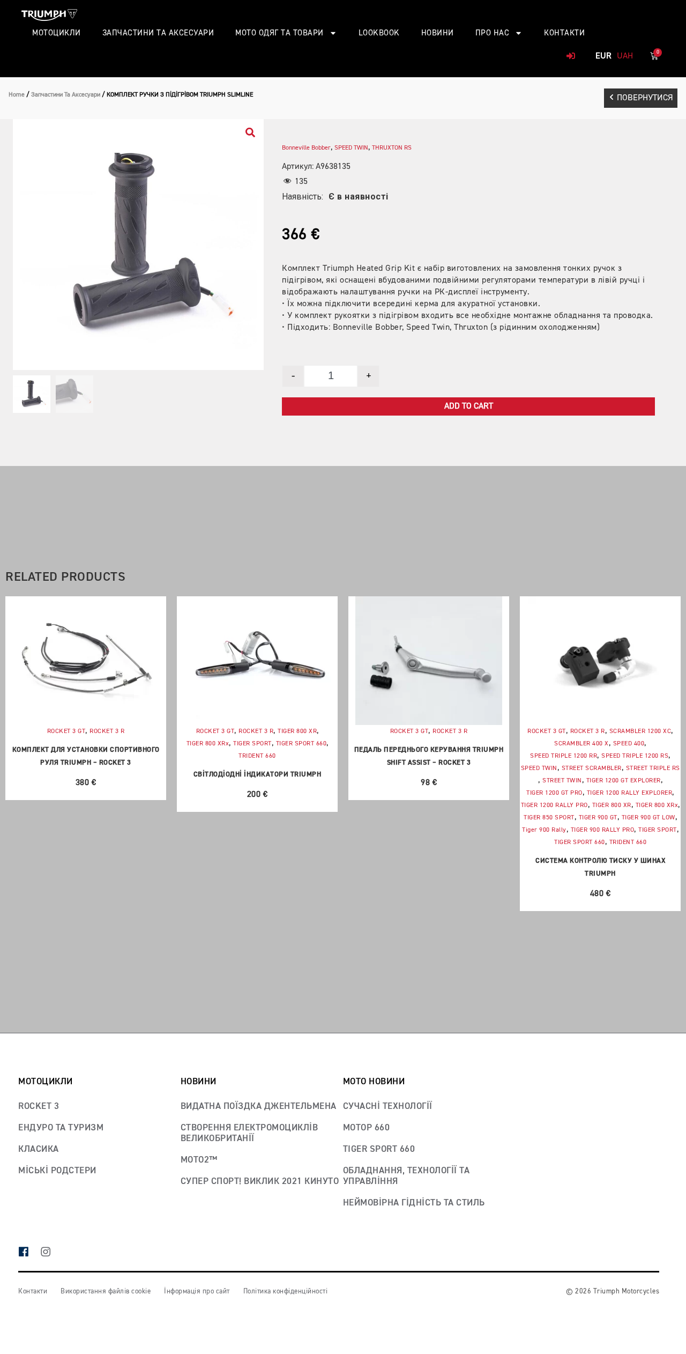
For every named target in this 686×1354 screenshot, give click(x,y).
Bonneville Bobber (306, 148)
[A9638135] (138, 244)
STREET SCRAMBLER (592, 768)
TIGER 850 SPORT (549, 818)
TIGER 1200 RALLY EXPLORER (630, 793)
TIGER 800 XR (297, 731)
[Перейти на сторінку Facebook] (29, 1253)
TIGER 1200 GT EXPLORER (623, 781)
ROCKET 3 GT (66, 731)
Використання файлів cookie (106, 1291)
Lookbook (379, 33)
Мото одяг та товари (279, 33)
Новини (437, 33)
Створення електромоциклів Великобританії (249, 1133)
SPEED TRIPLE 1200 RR (563, 756)
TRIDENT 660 (257, 756)
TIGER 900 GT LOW (648, 818)
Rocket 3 (38, 1106)
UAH (625, 56)
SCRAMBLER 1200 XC (640, 731)
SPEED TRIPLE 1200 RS (634, 756)
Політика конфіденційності (285, 1291)
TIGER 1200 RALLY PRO (554, 805)
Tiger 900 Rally (544, 830)
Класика (38, 1149)
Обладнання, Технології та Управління (406, 1176)
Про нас (492, 33)
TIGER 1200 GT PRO (554, 793)
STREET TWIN (562, 781)
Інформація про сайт (197, 1291)
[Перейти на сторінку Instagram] (51, 1253)
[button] (640, 98)
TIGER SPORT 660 (301, 744)
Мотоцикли (56, 33)
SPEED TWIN (351, 148)
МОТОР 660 (366, 1128)
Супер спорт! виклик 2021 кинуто (260, 1181)
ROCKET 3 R (107, 731)
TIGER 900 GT (598, 818)
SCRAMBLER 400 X (581, 744)
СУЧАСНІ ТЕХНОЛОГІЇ (388, 1106)
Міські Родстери (57, 1170)
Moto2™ (199, 1160)
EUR (603, 56)
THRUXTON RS (392, 148)
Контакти (564, 33)
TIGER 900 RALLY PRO (603, 830)
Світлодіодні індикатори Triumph (257, 774)
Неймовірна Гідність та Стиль (414, 1203)
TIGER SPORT (252, 744)
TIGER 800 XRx (208, 744)
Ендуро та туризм (60, 1128)
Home (17, 95)
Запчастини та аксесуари (158, 33)
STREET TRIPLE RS (653, 768)
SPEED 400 (629, 744)
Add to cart (468, 406)
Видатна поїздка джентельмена (259, 1106)
